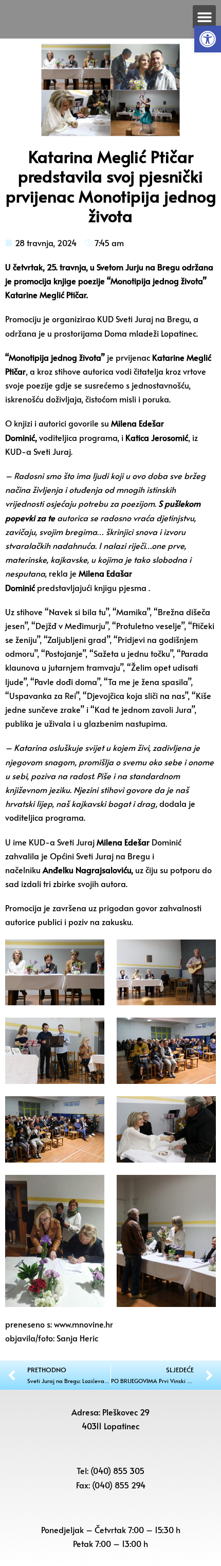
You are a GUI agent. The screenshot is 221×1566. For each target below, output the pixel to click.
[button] (207, 39)
